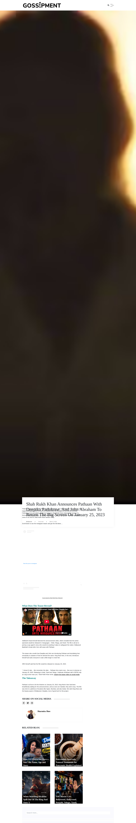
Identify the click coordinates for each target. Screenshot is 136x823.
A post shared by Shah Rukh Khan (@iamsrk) (52, 598)
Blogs (57, 755)
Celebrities (26, 755)
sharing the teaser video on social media (66, 674)
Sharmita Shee (43, 711)
